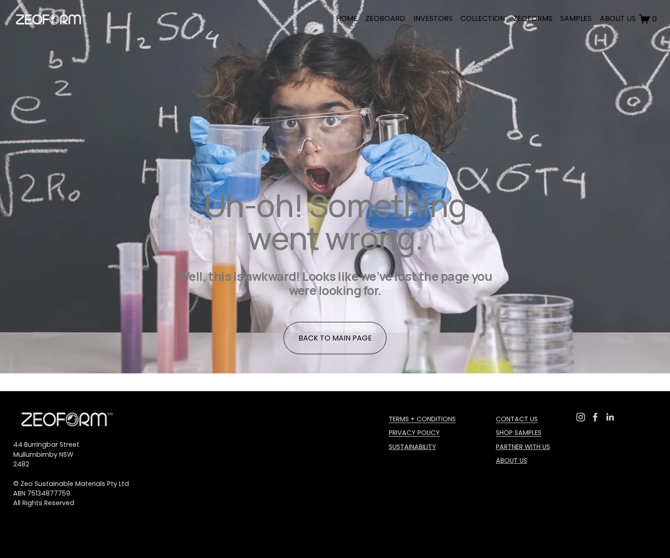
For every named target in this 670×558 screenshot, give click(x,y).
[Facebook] (595, 417)
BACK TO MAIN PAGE (335, 338)
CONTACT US (517, 419)
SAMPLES (576, 18)
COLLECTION (482, 18)
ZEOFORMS (532, 18)
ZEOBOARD (385, 18)
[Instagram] (580, 417)
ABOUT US (618, 18)
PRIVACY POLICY (414, 432)
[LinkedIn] (609, 417)
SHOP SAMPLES (518, 432)
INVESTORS (433, 18)
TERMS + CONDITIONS (422, 419)
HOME (346, 18)
